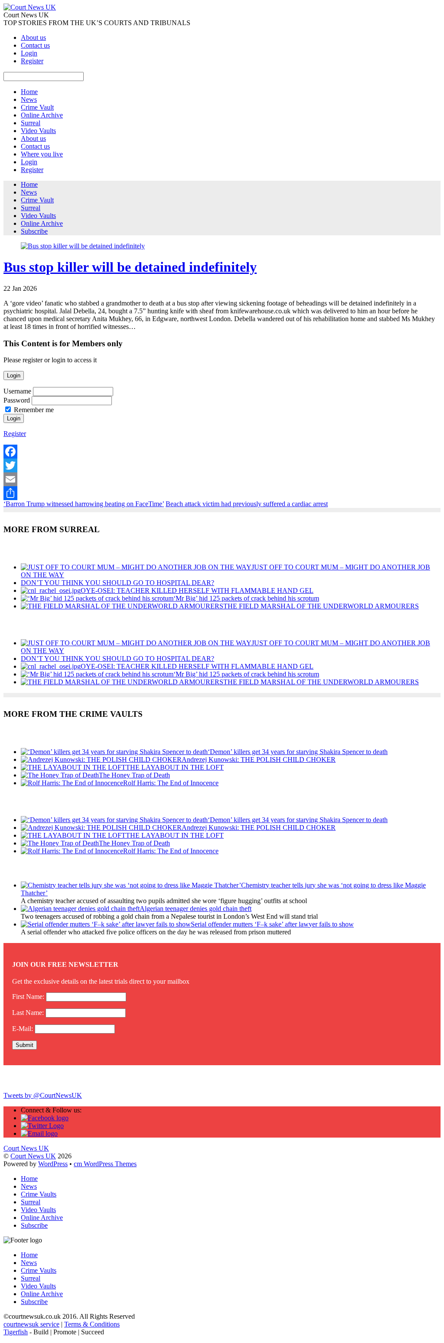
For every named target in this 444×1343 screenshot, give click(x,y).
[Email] (222, 479)
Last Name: (28, 1012)
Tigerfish (15, 1332)
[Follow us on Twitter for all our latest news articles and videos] (42, 1125)
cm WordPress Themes (105, 1163)
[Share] (222, 493)
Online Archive (42, 115)
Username (17, 391)
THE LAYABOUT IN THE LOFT (175, 767)
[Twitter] (222, 465)
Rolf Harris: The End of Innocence (171, 783)
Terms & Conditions (92, 1324)
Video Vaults (38, 130)
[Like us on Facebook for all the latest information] (45, 1118)
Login (29, 53)
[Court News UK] (29, 7)
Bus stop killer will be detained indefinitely (130, 267)
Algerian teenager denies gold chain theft (195, 908)
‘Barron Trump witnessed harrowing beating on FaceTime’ (83, 503)
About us (33, 37)
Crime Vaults (38, 1194)
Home (29, 91)
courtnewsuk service (31, 1324)
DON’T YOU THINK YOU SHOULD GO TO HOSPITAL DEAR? (117, 582)
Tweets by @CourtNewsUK (42, 1095)
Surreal (30, 123)
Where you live (42, 154)
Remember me (34, 409)
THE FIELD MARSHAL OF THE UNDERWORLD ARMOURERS (321, 606)
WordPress (53, 1163)
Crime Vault (37, 107)
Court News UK (33, 1156)
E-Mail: (22, 1028)
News (29, 99)
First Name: (28, 996)
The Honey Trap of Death (134, 775)
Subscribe (34, 231)
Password (16, 400)
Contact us (35, 45)
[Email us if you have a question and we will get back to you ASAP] (39, 1133)
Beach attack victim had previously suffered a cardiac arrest (247, 503)
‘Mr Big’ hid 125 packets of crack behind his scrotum (246, 598)
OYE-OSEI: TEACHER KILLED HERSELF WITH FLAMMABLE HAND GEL (197, 590)
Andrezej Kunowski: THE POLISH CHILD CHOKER (259, 759)
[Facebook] (222, 452)
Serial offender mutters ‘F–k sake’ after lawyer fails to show (272, 924)
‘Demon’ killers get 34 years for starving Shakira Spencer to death (298, 751)
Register (32, 61)
